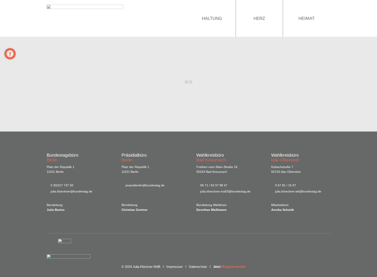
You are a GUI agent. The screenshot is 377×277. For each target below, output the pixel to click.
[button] (10, 53)
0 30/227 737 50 (62, 185)
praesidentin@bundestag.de (145, 185)
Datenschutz (198, 266)
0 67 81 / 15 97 (285, 185)
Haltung (212, 18)
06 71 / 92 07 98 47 (213, 185)
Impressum (174, 266)
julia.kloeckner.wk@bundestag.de (298, 191)
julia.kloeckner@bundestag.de (71, 191)
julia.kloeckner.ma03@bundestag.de (225, 191)
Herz (259, 18)
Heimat (306, 18)
